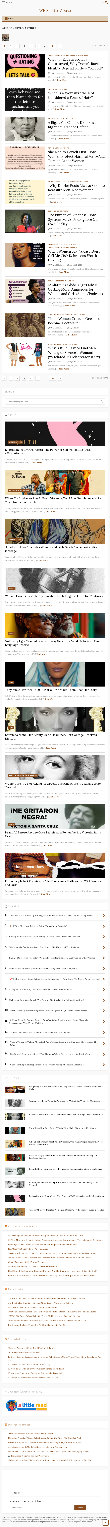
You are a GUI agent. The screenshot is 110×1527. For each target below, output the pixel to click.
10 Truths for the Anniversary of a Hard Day (29, 1364)
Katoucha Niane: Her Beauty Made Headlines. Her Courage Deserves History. (66, 1114)
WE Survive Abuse (55, 10)
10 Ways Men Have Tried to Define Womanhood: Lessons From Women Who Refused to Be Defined (55, 1240)
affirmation (15, 539)
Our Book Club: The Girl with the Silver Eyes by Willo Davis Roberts (40, 1303)
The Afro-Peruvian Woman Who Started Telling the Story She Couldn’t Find (44, 1438)
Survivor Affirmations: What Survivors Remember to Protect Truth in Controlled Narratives (52, 1253)
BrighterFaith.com (17, 1339)
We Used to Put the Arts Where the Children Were (32, 1307)
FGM (11, 682)
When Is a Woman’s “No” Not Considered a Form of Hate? (71, 95)
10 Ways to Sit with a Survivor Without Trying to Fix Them (36, 1368)
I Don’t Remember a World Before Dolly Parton (30, 1433)
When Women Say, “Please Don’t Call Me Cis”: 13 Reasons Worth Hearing (74, 255)
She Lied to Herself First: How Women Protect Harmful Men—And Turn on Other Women (76, 156)
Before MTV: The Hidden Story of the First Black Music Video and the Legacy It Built (48, 1451)
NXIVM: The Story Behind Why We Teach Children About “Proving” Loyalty (44, 1316)
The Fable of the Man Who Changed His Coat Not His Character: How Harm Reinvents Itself (52, 1271)
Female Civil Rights (75, 315)
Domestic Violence (64, 281)
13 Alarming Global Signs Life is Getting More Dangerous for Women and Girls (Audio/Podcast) (75, 289)
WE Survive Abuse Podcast (22, 1226)
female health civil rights (62, 245)
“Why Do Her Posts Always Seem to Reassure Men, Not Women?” (76, 187)
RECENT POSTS (12, 1078)
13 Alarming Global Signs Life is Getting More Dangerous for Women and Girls (45, 1235)
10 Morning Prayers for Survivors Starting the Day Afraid (35, 1373)
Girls (11, 825)
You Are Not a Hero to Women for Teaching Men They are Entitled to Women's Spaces (49, 1257)
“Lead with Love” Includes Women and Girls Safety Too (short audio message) (66, 1210)
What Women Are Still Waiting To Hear (26, 1262)
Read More (62, 80)
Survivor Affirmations (20, 1424)
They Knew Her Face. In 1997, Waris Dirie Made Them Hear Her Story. (51, 690)
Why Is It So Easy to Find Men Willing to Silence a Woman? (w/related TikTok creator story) (74, 352)
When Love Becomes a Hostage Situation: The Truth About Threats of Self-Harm (47, 1320)
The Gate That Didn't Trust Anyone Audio (28, 1249)
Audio (51, 281)
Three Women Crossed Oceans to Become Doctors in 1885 (75, 320)
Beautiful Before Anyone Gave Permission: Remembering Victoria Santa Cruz (65, 1169)
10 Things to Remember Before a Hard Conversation (33, 1377)
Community (62, 211)
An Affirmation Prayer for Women (24, 1352)
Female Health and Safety (74, 182)
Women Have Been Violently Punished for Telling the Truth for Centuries (54, 596)
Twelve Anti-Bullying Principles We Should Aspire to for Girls (37, 1325)
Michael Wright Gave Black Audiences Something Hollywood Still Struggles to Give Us (49, 1460)
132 (52, 45)
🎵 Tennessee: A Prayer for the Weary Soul (28, 1456)
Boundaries (54, 118)
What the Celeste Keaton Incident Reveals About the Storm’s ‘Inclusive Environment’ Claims (52, 1311)
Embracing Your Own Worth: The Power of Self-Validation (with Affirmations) (66, 1196)
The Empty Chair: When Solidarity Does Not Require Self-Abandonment (42, 1244)
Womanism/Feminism (19, 491)
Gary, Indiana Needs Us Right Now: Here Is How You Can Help (37, 1447)
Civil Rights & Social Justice (62, 55)
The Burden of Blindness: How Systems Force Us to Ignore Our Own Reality (73, 219)
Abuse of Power (63, 148)
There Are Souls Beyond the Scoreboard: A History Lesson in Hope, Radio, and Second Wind (52, 1275)
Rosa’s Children (16, 1289)
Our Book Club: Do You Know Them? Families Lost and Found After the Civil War (47, 1298)
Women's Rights (56, 315)
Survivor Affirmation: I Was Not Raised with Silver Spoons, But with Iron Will (44, 1442)
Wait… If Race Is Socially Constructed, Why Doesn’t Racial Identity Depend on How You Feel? (75, 63)
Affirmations (15, 442)
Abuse (51, 89)
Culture (52, 211)
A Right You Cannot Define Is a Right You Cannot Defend (72, 124)
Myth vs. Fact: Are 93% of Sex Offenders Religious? (32, 1348)
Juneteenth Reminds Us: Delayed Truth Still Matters (33, 1266)
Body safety (84, 55)
